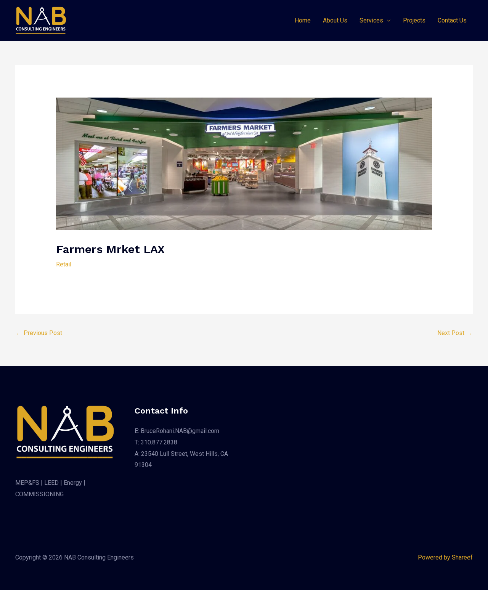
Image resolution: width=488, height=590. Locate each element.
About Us (335, 20)
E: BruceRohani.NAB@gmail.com (177, 430)
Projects (414, 20)
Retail (63, 264)
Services (371, 20)
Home (303, 20)
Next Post (454, 333)
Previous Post (39, 333)
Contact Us (452, 20)
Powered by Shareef (445, 557)
